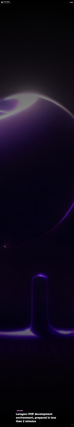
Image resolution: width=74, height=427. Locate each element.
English (71, 2)
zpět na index (20, 410)
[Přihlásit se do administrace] (72, 425)
